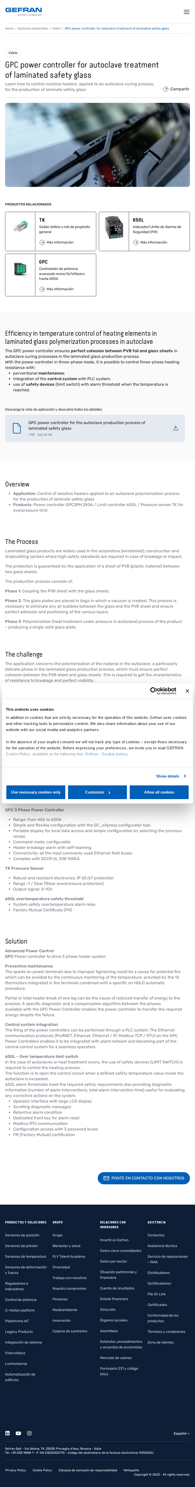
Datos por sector (113, 1261)
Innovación (62, 1320)
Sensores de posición (22, 1235)
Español (180, 1433)
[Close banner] (187, 691)
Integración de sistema (23, 1342)
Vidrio (13, 53)
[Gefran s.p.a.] (23, 12)
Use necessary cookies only (35, 792)
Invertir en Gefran (114, 1240)
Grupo (57, 1235)
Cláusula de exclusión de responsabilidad (88, 1470)
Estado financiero (114, 1299)
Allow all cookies (159, 792)
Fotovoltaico (15, 1353)
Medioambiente (65, 1310)
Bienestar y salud (66, 1246)
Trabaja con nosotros (70, 1278)
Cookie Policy (42, 1470)
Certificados (157, 1305)
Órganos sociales (113, 1320)
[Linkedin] (10, 1432)
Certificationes (159, 1283)
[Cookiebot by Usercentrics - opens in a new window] (154, 691)
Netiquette (131, 1470)
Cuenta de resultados (117, 1288)
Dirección (108, 1309)
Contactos (156, 1235)
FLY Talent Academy (69, 1256)
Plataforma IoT (17, 1321)
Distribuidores (159, 1273)
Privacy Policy (15, 1470)
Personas (60, 1299)
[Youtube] (21, 1432)
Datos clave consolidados (120, 1251)
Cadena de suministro (70, 1331)
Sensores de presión (21, 1246)
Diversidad (61, 1267)
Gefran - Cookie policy (106, 754)
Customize (94, 792)
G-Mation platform (20, 1310)
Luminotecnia (16, 1364)
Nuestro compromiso (69, 1288)
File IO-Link (157, 1294)
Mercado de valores (116, 1358)
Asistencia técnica (162, 1246)
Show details (167, 776)
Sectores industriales (33, 28)
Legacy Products (19, 1332)
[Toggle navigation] (187, 12)
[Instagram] (32, 1432)
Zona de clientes (161, 1342)
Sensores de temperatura (25, 1256)
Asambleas (109, 1331)
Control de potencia (21, 1300)
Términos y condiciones (166, 1332)
